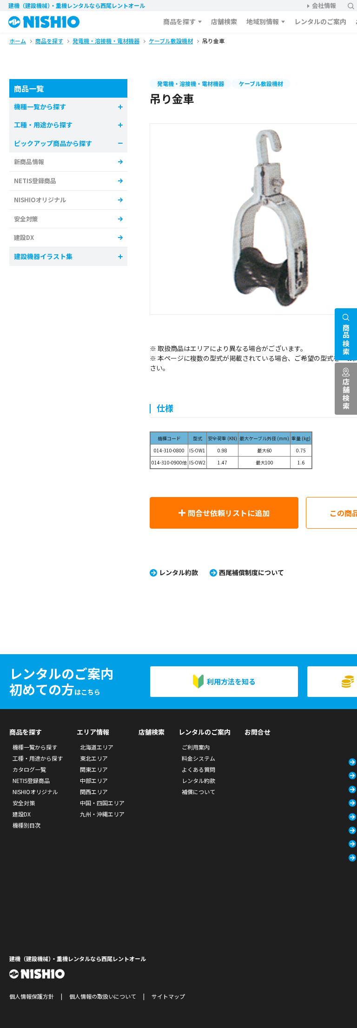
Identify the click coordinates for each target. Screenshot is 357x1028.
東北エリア (94, 758)
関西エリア (94, 792)
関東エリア (94, 769)
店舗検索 (224, 21)
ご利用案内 (196, 747)
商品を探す (179, 21)
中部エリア (94, 780)
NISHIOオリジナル (40, 199)
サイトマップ (168, 996)
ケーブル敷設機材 (261, 83)
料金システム (198, 758)
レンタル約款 (178, 572)
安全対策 (26, 218)
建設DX (24, 237)
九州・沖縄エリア (102, 814)
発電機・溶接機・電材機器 (190, 83)
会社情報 (324, 5)
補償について (198, 792)
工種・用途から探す (38, 758)
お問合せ (258, 731)
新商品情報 (29, 161)
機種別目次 (26, 825)
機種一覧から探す (35, 747)
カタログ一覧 (29, 769)
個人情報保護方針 (31, 996)
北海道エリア (96, 747)
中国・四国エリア (102, 803)
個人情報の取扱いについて (102, 996)
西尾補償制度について (251, 572)
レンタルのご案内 (320, 21)
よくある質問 (198, 769)
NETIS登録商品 (35, 180)
